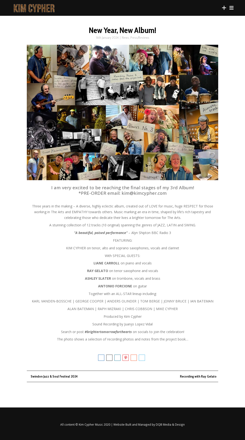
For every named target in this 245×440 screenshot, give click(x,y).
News (125, 37)
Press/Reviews (139, 37)
